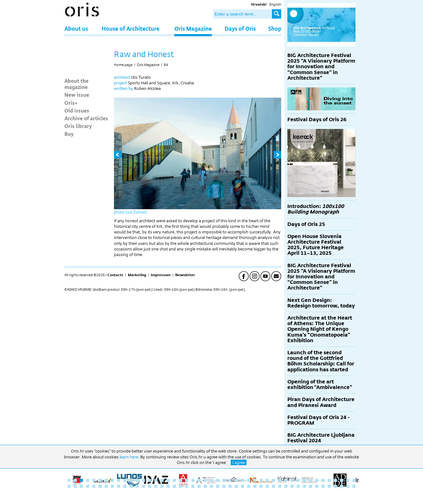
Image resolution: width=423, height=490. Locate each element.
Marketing (137, 274)
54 (106, 486)
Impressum (161, 274)
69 (199, 486)
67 (186, 486)
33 (267, 480)
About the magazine (76, 83)
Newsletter (185, 274)
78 (254, 486)
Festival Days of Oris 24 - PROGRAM (318, 420)
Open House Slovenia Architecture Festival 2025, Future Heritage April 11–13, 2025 (315, 245)
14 (149, 480)
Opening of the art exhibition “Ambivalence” (319, 384)
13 (143, 480)
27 (230, 480)
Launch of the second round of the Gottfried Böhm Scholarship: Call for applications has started (320, 361)
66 (180, 486)
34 (273, 480)
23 (205, 480)
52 (93, 486)
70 (205, 486)
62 (155, 486)
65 (174, 486)
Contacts (115, 274)
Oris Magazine (193, 28)
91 (335, 486)
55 (112, 486)
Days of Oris (240, 28)
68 (192, 486)
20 (186, 480)
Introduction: (315, 209)
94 (353, 486)
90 (329, 486)
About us (76, 28)
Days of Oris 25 (306, 224)
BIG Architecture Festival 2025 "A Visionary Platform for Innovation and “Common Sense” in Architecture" (321, 66)
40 (310, 480)
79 (261, 486)
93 (347, 486)
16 (162, 480)
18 (174, 480)
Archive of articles (86, 118)
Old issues (76, 110)
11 (131, 480)
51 (87, 486)
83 (285, 486)
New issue (76, 94)
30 (248, 480)
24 (211, 480)
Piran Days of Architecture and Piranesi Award (321, 402)
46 (347, 480)
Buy (69, 133)
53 (100, 486)
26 (223, 480)
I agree (238, 462)
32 (261, 480)
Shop (274, 28)
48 (69, 486)
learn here (129, 457)
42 (323, 480)
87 (310, 486)
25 (217, 480)
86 (304, 486)
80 (267, 486)
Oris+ (70, 102)
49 (75, 486)
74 (230, 486)
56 (118, 486)
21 (192, 480)
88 (316, 486)
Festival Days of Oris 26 (317, 119)
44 (335, 480)
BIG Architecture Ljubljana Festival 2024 (321, 438)
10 (124, 480)
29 (242, 480)
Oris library (78, 126)
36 (285, 480)
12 (137, 480)
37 (292, 480)
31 (254, 480)
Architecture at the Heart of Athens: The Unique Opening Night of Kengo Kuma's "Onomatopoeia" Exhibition (319, 329)
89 (323, 486)
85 (298, 486)
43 (329, 480)
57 (124, 486)
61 (149, 486)
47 (353, 480)
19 (180, 480)
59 (137, 486)
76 (242, 486)
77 (248, 486)
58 (131, 486)
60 (143, 486)
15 (155, 480)
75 (236, 486)
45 (341, 480)
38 (298, 480)
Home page (123, 64)
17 (168, 480)
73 (223, 486)
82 (279, 486)
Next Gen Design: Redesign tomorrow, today (321, 303)
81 (273, 486)
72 (217, 486)
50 (81, 486)
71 (211, 486)
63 (162, 486)
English (275, 4)
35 (279, 480)
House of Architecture (130, 28)
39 (304, 480)
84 (166, 64)
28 (236, 480)
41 (316, 480)
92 (341, 486)
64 (168, 486)
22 (199, 480)
